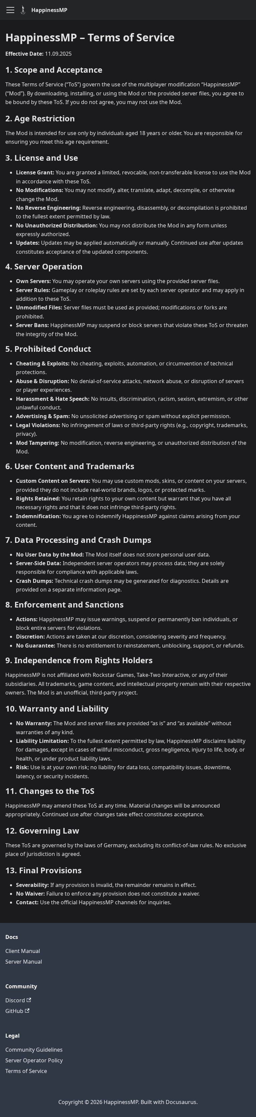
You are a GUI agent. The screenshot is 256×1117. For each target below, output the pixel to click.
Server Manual (23, 961)
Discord (15, 1000)
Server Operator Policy (34, 1060)
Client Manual (22, 951)
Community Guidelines (34, 1049)
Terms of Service (26, 1071)
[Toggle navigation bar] (10, 10)
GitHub (14, 1011)
